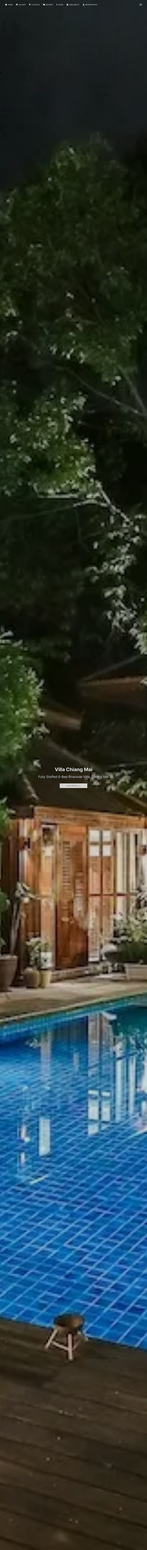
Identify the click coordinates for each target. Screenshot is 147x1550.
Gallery (22, 5)
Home (10, 5)
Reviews (49, 5)
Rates (60, 5)
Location (35, 5)
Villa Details (72, 786)
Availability (74, 5)
